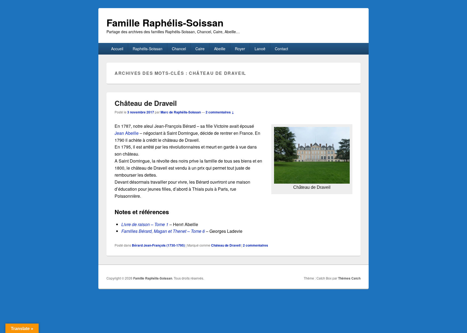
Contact (281, 48)
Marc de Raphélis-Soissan (181, 112)
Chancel (179, 48)
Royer (240, 48)
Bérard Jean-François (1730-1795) (158, 245)
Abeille (219, 48)
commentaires (255, 245)
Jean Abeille (127, 133)
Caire (200, 48)
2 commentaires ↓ (220, 112)
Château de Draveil (146, 103)
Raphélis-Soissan (147, 48)
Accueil (117, 48)
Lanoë (260, 48)
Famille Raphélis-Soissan (165, 22)
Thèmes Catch (349, 278)
